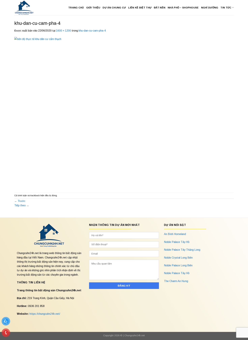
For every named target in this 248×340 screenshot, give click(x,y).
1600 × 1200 (63, 30)
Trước (19, 201)
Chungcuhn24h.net (134, 335)
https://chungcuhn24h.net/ (45, 313)
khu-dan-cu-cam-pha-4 (92, 30)
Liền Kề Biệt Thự (139, 7)
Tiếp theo (21, 205)
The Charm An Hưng (176, 281)
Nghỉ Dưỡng (209, 7)
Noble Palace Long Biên (178, 265)
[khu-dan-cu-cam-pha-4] (115, 112)
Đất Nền (159, 7)
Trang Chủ (76, 7)
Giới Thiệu (93, 7)
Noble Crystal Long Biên (178, 257)
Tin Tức (226, 7)
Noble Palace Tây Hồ (176, 242)
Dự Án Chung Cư (114, 7)
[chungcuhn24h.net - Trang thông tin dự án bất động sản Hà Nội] (25, 7)
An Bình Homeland (175, 234)
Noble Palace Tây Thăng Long (182, 249)
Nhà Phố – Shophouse (183, 7)
